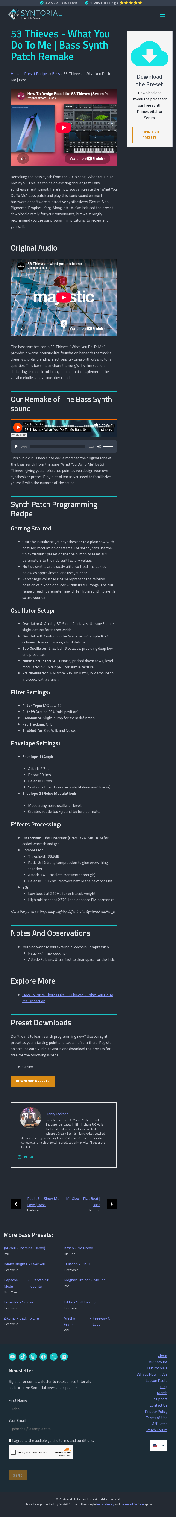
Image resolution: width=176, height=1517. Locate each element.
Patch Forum (156, 1430)
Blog (163, 1387)
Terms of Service (132, 1504)
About (162, 1356)
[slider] (109, 446)
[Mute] (99, 446)
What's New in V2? (152, 1374)
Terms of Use (156, 1418)
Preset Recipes (36, 73)
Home (16, 73)
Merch (162, 1393)
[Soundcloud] (31, 1157)
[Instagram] (19, 1157)
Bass (56, 73)
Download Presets (32, 1081)
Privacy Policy (156, 1411)
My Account (157, 1362)
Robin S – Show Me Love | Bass (43, 1202)
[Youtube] (25, 1157)
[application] (64, 448)
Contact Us (158, 1405)
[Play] (16, 446)
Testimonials (157, 1368)
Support (160, 1399)
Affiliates (159, 1424)
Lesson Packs (156, 1380)
